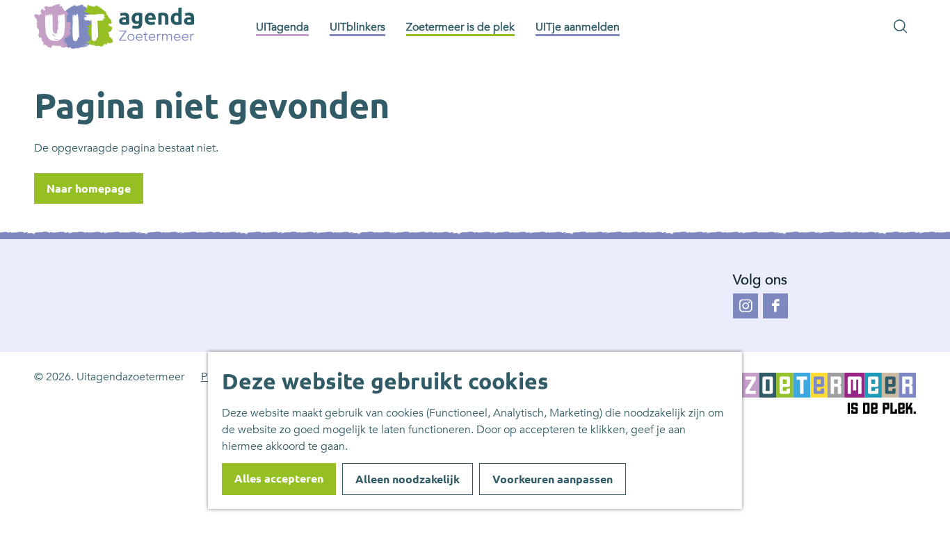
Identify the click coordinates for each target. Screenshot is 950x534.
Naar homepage (89, 188)
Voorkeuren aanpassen (552, 479)
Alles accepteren (278, 478)
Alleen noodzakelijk (407, 479)
